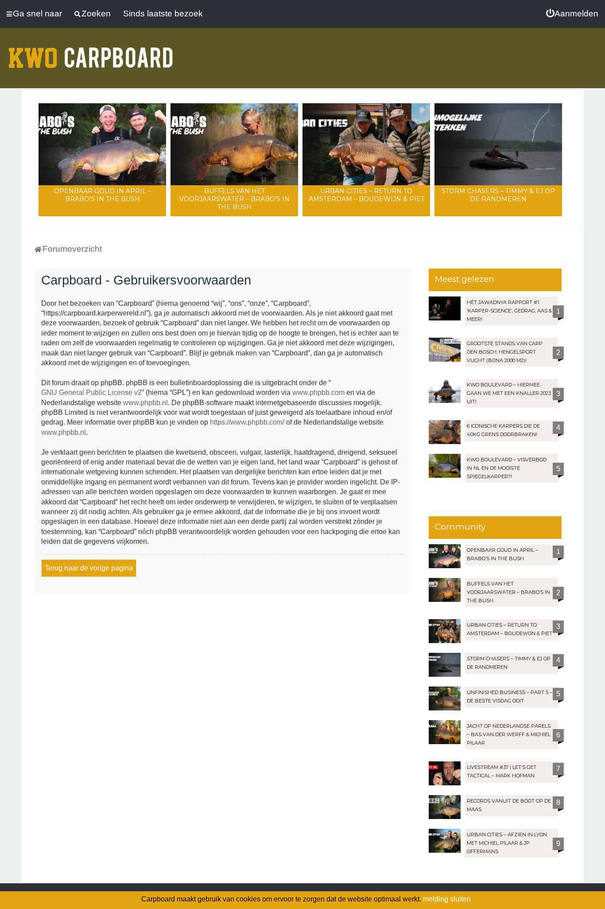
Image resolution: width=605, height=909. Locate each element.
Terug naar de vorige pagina (89, 568)
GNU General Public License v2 (91, 392)
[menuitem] (572, 14)
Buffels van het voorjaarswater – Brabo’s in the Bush (234, 199)
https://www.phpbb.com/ (247, 422)
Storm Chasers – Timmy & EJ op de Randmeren (498, 195)
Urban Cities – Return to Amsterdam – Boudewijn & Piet (366, 195)
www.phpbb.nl (145, 402)
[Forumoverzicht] (91, 52)
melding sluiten (447, 899)
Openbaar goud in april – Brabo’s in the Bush (102, 195)
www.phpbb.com (318, 392)
